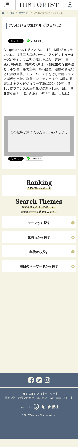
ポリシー (50, 393)
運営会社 (10, 397)
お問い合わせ (26, 397)
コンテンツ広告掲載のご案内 (53, 397)
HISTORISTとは (32, 393)
